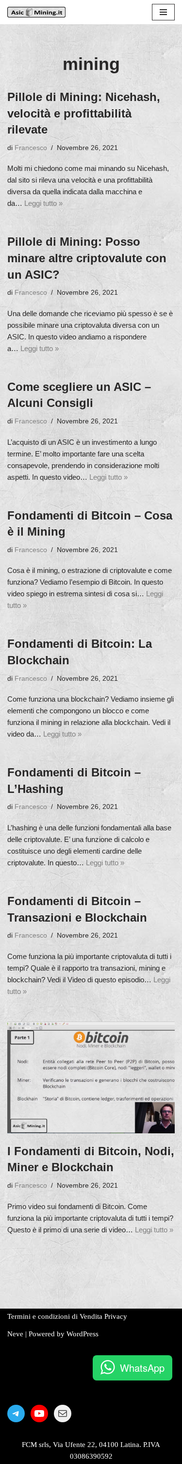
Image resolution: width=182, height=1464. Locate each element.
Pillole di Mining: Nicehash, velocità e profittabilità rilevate (83, 113)
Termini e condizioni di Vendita (54, 1316)
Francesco (31, 147)
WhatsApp (142, 1368)
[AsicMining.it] (36, 12)
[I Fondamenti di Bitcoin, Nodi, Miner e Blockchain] (91, 1077)
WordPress (82, 1334)
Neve (15, 1334)
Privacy (115, 1316)
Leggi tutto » (43, 203)
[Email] (62, 1413)
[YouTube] (39, 1413)
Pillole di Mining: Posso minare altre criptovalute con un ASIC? (86, 258)
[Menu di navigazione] (163, 12)
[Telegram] (16, 1413)
